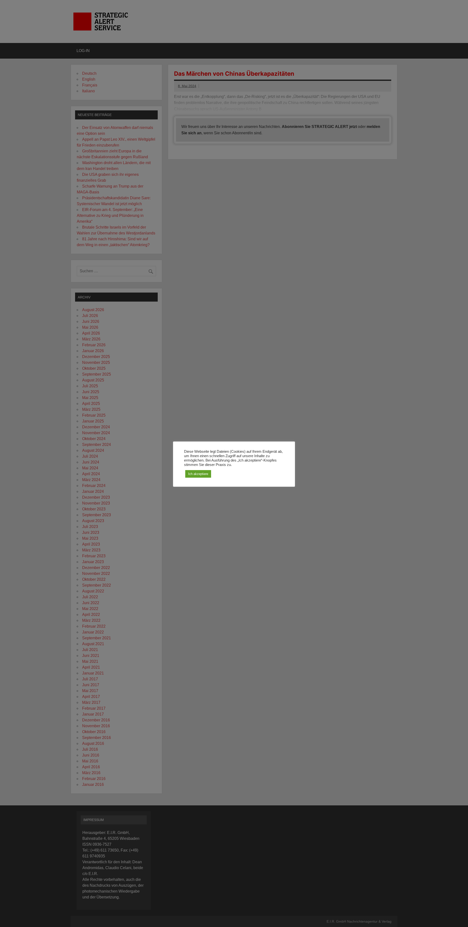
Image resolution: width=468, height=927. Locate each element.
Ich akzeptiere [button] (198, 474)
